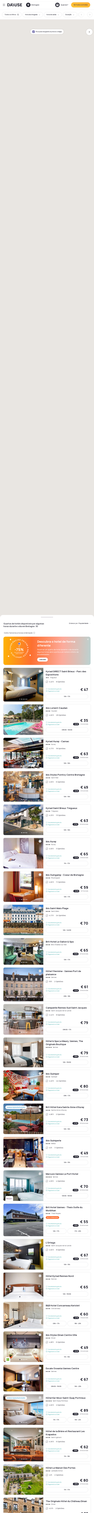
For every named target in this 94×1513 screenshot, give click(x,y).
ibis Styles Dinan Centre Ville (47, 1346)
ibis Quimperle (47, 1152)
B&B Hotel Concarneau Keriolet (47, 1315)
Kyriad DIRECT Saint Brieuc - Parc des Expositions (47, 684)
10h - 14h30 (67, 930)
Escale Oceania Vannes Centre (47, 1378)
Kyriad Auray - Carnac (47, 753)
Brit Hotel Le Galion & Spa (47, 951)
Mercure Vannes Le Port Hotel (47, 1185)
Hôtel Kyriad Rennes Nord (47, 1285)
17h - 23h (78, 1231)
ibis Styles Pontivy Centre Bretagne (47, 786)
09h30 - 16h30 (67, 730)
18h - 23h (78, 1323)
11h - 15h (67, 1357)
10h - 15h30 (67, 1062)
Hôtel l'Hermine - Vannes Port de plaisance (47, 984)
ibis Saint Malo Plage (47, 920)
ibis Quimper (47, 1085)
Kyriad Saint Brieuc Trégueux (47, 820)
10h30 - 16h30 (67, 1196)
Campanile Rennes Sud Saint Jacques (47, 1019)
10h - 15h (67, 1162)
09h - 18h (67, 996)
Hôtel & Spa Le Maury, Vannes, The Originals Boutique (47, 1052)
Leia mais (42, 659)
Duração (68, 15)
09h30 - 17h (67, 1030)
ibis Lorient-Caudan (47, 719)
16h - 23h (78, 1386)
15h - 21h (78, 1420)
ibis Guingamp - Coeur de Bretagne (47, 886)
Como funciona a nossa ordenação (18, 633)
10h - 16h (67, 763)
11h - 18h (67, 1456)
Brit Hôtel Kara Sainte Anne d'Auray (47, 1119)
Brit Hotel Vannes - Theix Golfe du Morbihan (47, 1220)
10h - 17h (67, 696)
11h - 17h (67, 863)
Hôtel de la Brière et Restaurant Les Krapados (47, 1444)
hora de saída (51, 15)
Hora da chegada (31, 15)
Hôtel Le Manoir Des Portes (47, 1479)
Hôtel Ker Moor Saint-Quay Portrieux (47, 1409)
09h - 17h (67, 1096)
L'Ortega (47, 1254)
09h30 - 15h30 (56, 1386)
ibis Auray (47, 853)
